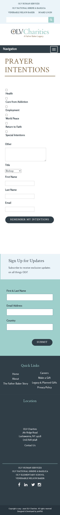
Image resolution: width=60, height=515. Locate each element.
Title (7, 165)
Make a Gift (44, 377)
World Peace (12, 118)
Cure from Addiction (17, 101)
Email (8, 202)
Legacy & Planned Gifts (44, 382)
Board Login (45, 12)
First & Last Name (16, 290)
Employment (12, 110)
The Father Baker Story (15, 383)
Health (9, 93)
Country (11, 320)
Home (15, 373)
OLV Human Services (29, 3)
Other (8, 144)
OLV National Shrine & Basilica (29, 8)
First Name (11, 176)
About (15, 378)
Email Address (14, 305)
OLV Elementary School (30, 475)
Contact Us (30, 445)
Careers (44, 373)
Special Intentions (15, 135)
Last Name (11, 189)
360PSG (40, 511)
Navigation (10, 49)
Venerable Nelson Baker (21, 12)
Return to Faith (14, 126)
